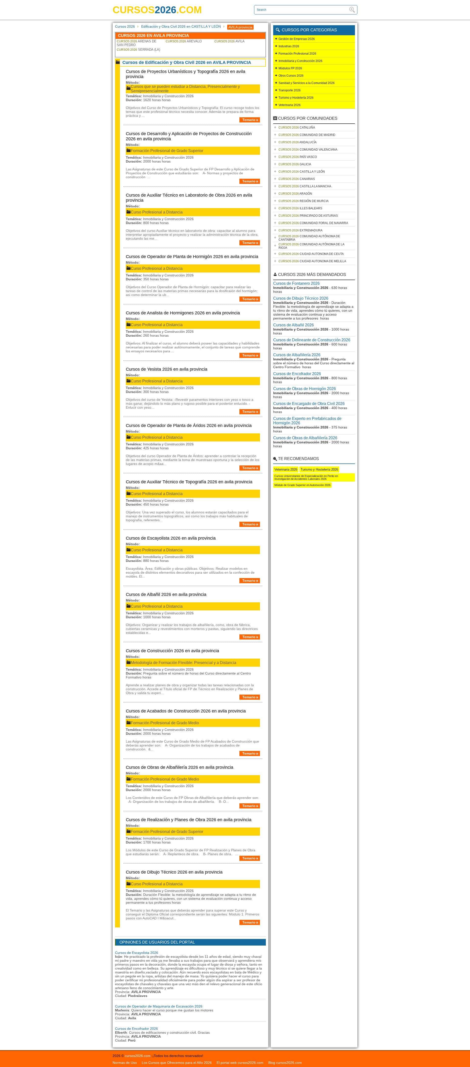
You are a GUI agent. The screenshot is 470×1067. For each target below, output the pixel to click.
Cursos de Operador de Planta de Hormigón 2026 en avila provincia (192, 256)
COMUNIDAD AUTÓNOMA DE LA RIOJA (311, 246)
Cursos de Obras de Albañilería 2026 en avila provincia (179, 767)
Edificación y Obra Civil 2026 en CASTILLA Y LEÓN (181, 26)
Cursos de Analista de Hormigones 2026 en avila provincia (183, 312)
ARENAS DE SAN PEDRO (136, 43)
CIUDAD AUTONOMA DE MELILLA (312, 261)
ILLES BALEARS (300, 208)
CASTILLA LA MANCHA (305, 186)
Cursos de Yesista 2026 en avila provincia (166, 369)
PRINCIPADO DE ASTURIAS (308, 215)
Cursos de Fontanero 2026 (296, 283)
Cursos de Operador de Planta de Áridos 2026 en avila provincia (189, 425)
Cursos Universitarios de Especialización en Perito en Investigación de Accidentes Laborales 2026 (306, 477)
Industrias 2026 (289, 46)
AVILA (229, 41)
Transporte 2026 (290, 90)
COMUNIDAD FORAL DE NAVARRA (313, 223)
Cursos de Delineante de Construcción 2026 (311, 340)
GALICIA (295, 164)
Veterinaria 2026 (290, 105)
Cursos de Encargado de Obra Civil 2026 (309, 404)
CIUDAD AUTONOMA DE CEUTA (311, 254)
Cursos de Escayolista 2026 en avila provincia (171, 538)
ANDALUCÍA (298, 142)
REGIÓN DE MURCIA (304, 201)
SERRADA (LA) (138, 49)
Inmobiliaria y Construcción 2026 (300, 61)
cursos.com (157, 9)
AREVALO (184, 41)
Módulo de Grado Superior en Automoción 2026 (302, 485)
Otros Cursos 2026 (291, 75)
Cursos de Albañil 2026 (293, 325)
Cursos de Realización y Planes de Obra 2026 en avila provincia (188, 819)
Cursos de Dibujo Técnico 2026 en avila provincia (174, 872)
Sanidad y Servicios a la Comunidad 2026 (307, 83)
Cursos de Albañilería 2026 (296, 355)
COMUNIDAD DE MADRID (307, 135)
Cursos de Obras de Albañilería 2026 (305, 438)
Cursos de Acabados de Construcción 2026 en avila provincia (186, 711)
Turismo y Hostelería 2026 (296, 97)
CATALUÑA (297, 127)
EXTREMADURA (300, 230)
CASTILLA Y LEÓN (302, 171)
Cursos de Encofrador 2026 (136, 1029)
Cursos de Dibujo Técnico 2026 (300, 298)
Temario (249, 120)
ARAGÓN (295, 193)
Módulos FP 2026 (290, 68)
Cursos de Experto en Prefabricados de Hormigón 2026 (307, 420)
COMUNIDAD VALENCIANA (308, 149)
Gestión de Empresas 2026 (297, 39)
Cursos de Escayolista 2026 (136, 953)
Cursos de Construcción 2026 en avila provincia (172, 650)
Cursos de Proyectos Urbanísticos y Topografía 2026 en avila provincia (185, 74)
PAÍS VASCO (298, 157)
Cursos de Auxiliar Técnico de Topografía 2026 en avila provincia (189, 481)
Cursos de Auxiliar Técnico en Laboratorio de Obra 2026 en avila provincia (189, 198)
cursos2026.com (138, 1056)
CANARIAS (297, 179)
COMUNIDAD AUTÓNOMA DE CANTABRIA (309, 238)
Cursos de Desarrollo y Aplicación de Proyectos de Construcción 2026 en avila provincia (189, 136)
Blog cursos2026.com (285, 1063)
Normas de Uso (125, 1063)
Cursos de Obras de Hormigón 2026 (304, 389)
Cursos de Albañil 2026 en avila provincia (166, 594)
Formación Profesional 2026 (297, 53)
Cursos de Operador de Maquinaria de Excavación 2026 (158, 1006)
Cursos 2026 (125, 26)
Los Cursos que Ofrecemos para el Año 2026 (177, 1063)
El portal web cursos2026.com (240, 1063)
